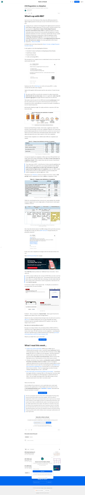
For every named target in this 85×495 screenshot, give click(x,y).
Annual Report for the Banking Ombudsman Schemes (44, 124)
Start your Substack (40, 490)
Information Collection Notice (42, 474)
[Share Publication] (73, 2)
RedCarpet (37, 86)
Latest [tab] (28, 449)
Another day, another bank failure (34, 348)
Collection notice (49, 487)
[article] (42, 454)
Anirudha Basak (31, 454)
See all (26, 472)
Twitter (49, 388)
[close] (52, 457)
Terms (45, 487)
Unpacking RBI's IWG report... (30, 453)
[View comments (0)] (29, 13)
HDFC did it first (43, 230)
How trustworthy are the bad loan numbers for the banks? (39, 371)
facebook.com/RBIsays (34, 243)
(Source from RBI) (36, 41)
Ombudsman (35, 174)
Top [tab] (25, 449)
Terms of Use (47, 473)
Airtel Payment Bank (32, 255)
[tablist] (29, 437)
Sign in (82, 1)
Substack (37, 492)
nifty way (27, 319)
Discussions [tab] (32, 449)
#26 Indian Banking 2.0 (30, 452)
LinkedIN (43, 388)
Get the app (47, 490)
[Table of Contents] (1, 247)
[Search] (71, 2)
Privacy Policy (50, 474)
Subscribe (77, 1)
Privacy (42, 487)
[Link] (23, 16)
